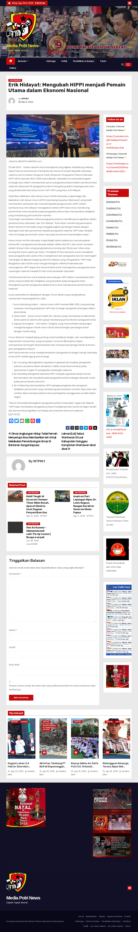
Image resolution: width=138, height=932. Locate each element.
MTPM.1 (25, 99)
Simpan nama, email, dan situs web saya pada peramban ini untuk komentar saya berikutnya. (52, 687)
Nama (13, 630)
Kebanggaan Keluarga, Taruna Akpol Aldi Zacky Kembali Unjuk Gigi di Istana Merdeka (116, 768)
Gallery (12, 68)
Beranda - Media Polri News (126, 593)
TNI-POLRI (46, 729)
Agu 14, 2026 (32, 516)
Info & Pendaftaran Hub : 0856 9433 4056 (116, 433)
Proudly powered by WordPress (20, 921)
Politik (64, 61)
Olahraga (51, 61)
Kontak (128, 916)
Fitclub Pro (112, 240)
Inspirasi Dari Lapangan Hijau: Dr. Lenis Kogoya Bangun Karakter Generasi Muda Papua (85, 504)
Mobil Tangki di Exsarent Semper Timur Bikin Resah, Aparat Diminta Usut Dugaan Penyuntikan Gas (37, 504)
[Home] (10, 61)
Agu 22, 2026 (17, 771)
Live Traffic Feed (121, 587)
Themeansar (58, 921)
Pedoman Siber (93, 921)
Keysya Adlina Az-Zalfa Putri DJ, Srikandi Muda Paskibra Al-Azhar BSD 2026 (84, 768)
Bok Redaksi (91, 916)
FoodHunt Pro (113, 208)
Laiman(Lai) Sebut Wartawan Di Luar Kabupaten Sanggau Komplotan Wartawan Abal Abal (78, 441)
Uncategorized (15, 80)
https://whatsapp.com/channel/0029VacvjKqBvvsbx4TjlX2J (117, 167)
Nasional (24, 722)
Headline (14, 722)
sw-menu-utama (98, 926)
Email (12, 647)
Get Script (113, 654)
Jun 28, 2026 (32, 540)
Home (81, 916)
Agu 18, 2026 (48, 771)
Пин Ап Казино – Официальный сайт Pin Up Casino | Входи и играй (38, 532)
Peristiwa (127, 921)
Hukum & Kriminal (49, 726)
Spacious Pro (113, 201)
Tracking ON (129, 654)
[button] (122, 64)
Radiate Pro (112, 233)
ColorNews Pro (114, 214)
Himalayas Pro (113, 246)
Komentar (15, 573)
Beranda (22, 61)
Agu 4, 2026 (79, 516)
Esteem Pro (112, 227)
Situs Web (14, 664)
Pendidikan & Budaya (83, 61)
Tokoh (103, 61)
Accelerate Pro (114, 220)
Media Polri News (22, 45)
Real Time (121, 654)
